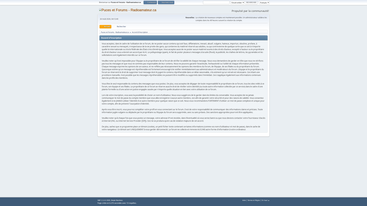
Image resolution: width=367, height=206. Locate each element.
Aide (244, 200)
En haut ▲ (266, 200)
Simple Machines (117, 200)
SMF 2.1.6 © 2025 (103, 200)
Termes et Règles (254, 200)
